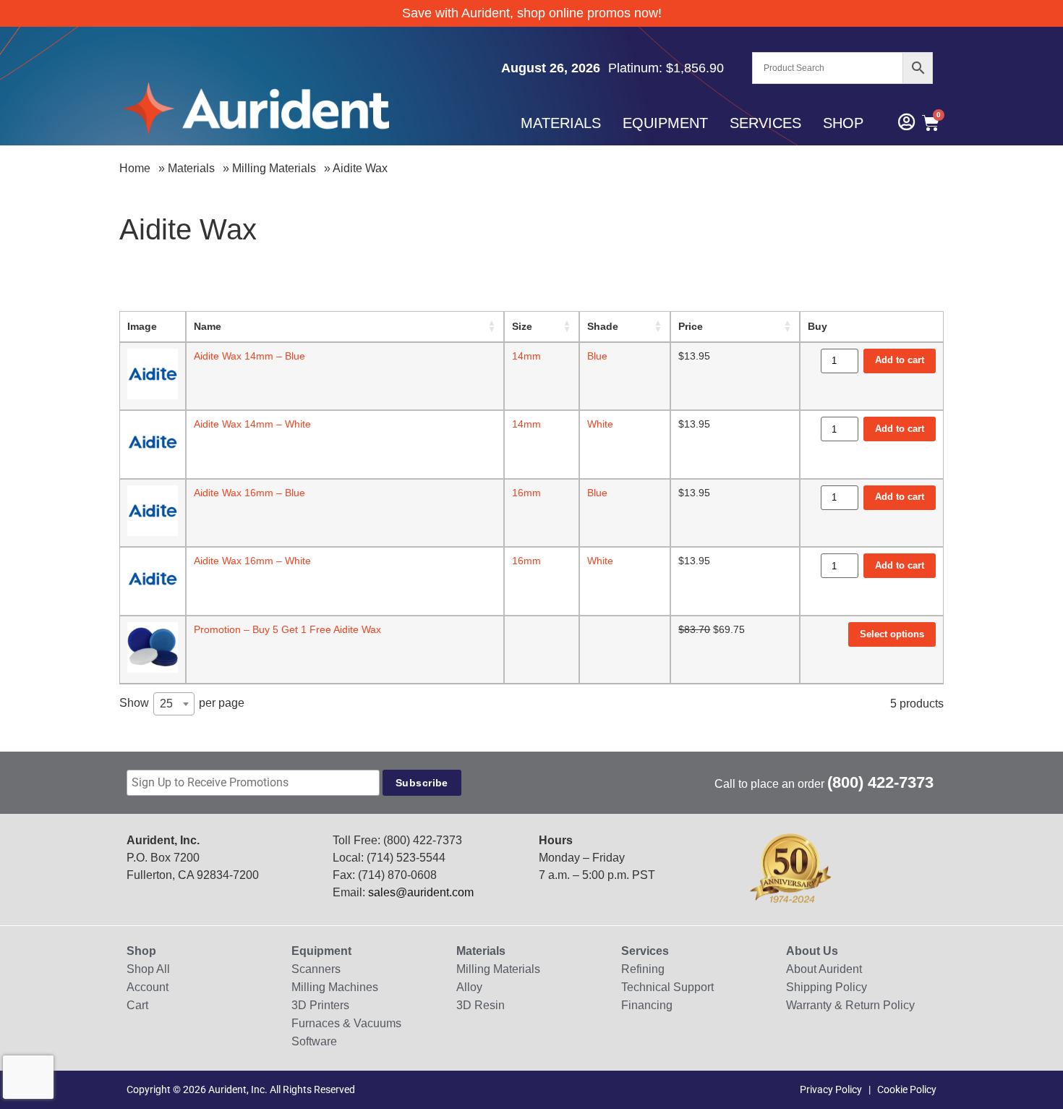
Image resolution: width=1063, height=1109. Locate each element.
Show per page (181, 703)
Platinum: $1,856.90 (666, 68)
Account (147, 987)
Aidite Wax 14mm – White (252, 424)
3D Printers (320, 1005)
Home (134, 168)
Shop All (148, 969)
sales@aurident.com (421, 892)
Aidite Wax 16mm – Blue (249, 492)
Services (765, 123)
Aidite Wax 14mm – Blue (249, 356)
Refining (643, 969)
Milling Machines (334, 987)
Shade (602, 326)
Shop (843, 123)
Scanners (316, 969)
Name (207, 326)
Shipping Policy (826, 987)
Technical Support (667, 987)
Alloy (469, 987)
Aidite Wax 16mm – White (252, 560)
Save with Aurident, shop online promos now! (532, 13)
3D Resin (480, 1005)
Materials (561, 123)
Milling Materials (274, 168)
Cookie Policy (906, 1089)
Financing (647, 1005)
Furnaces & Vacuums (346, 1023)
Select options (892, 634)
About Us (812, 951)
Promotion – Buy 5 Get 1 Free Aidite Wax (287, 629)
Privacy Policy (831, 1089)
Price (690, 326)
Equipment (665, 123)
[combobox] (174, 703)
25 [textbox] (166, 703)
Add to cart (899, 359)
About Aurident (824, 969)
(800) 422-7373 (880, 782)
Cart (137, 1005)
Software (314, 1041)
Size (522, 326)
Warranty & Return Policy (850, 1005)
